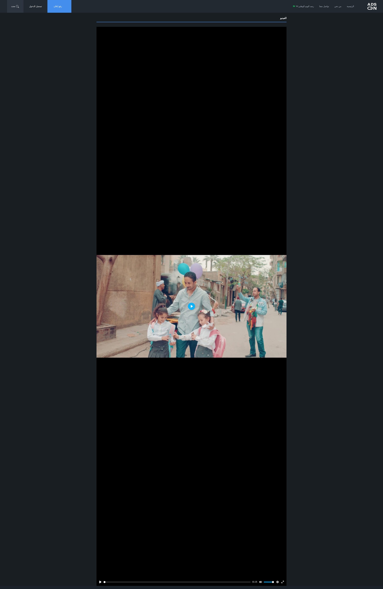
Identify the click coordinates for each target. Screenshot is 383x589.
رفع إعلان (58, 6)
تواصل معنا (324, 6)
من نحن (337, 6)
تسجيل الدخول (35, 6)
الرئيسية (350, 6)
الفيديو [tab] (283, 18)
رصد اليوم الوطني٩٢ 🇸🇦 (303, 6)
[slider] (177, 582)
